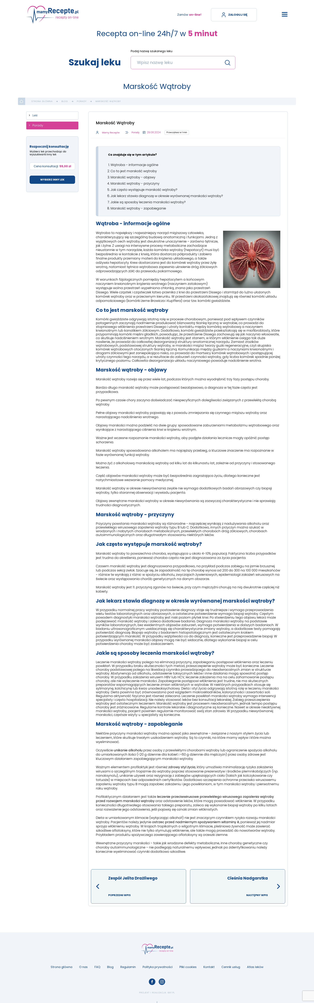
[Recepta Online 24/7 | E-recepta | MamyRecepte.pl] (52, 15)
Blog (64, 101)
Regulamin (128, 967)
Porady (82, 101)
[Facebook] (152, 981)
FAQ (97, 967)
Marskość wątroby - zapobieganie (138, 208)
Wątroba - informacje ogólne (134, 165)
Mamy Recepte (111, 132)
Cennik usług (230, 967)
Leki (34, 115)
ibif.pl (171, 992)
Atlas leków (255, 967)
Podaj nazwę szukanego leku (151, 51)
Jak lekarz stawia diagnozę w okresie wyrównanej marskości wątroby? (167, 196)
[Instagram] (162, 981)
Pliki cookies (188, 967)
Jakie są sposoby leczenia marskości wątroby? (148, 202)
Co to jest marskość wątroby (134, 171)
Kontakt (209, 967)
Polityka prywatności (158, 967)
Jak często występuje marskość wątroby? (144, 189)
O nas (83, 967)
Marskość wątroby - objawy (133, 177)
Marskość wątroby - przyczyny (135, 183)
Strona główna (41, 101)
